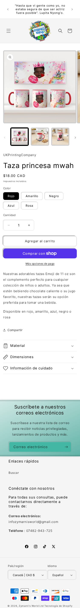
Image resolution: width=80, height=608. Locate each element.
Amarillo (32, 196)
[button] (8, 31)
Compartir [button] (14, 330)
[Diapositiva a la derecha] (75, 137)
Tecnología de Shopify (58, 605)
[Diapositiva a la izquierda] (4, 137)
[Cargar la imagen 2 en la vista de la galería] (40, 137)
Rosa (29, 205)
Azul (11, 205)
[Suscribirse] (66, 446)
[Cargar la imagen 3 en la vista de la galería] (60, 137)
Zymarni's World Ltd (31, 605)
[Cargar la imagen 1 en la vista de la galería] (19, 137)
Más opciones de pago (40, 263)
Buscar (14, 472)
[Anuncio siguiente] (72, 9)
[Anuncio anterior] (8, 9)
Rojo (11, 196)
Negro (54, 196)
